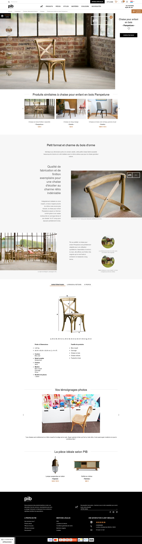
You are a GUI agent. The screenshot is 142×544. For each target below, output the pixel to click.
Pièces (58, 6)
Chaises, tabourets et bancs (30, 11)
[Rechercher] (9, 2)
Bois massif (74, 348)
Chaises (42, 11)
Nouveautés (96, 6)
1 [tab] (9, 30)
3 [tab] (9, 47)
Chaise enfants (75, 355)
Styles (66, 6)
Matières (74, 6)
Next (113, 51)
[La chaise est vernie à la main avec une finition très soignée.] (108, 241)
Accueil (10, 11)
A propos (87, 284)
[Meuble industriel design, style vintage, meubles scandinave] (12, 6)
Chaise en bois (75, 353)
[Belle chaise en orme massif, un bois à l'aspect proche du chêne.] (108, 261)
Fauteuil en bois (76, 358)
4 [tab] (9, 56)
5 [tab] (9, 64)
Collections (17, 11)
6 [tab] (9, 73)
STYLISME (110, 2)
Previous (2, 51)
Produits (49, 6)
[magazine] (41, 6)
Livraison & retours (74, 284)
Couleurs (85, 6)
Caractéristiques (57, 284)
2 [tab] (9, 38)
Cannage (74, 350)
